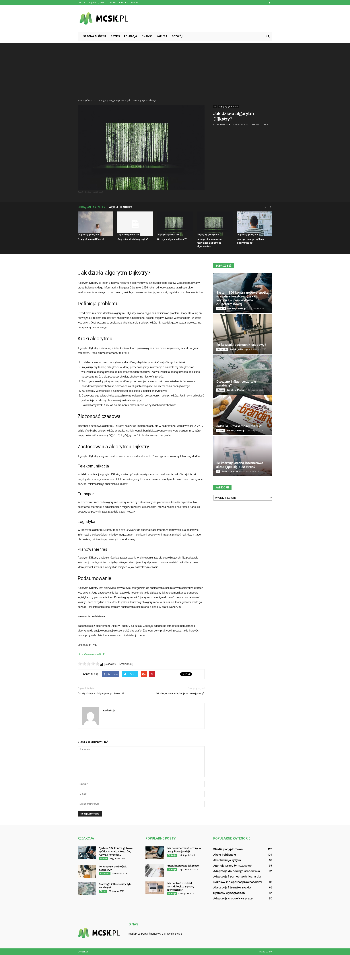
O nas (113, 2)
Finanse (146, 36)
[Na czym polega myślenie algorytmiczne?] (254, 223)
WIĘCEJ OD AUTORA (120, 207)
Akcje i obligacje (224, 854)
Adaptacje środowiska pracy (233, 898)
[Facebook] (269, 2)
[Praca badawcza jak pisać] (154, 870)
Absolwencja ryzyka (227, 860)
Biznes (115, 36)
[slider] (89, 663)
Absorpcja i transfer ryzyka (232, 887)
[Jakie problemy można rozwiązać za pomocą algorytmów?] (215, 223)
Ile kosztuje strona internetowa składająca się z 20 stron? (239, 465)
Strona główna (94, 36)
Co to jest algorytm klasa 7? (172, 239)
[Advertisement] (175, 68)
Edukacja (130, 36)
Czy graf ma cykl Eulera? (91, 239)
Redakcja (225, 124)
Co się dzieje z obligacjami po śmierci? (101, 693)
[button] (268, 36)
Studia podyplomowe (228, 849)
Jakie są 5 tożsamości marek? (239, 426)
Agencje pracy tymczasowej (232, 865)
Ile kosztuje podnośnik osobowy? (241, 344)
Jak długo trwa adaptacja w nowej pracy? (180, 693)
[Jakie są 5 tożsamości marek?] (242, 415)
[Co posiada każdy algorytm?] (135, 223)
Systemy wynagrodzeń (229, 893)
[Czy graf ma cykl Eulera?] (95, 223)
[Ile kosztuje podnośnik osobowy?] (242, 334)
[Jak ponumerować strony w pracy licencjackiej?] (154, 852)
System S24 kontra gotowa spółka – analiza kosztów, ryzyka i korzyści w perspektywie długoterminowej (242, 298)
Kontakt (135, 2)
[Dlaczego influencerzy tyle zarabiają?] (242, 375)
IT (215, 106)
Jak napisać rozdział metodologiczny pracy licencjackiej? (180, 886)
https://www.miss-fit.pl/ (91, 654)
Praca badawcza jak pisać (183, 865)
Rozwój (177, 36)
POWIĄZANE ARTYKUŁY (91, 207)
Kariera (162, 36)
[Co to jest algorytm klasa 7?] (175, 223)
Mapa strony (265, 951)
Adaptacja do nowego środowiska (236, 871)
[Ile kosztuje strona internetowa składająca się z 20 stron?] (242, 456)
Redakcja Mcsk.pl (236, 308)
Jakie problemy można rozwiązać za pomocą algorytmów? (209, 243)
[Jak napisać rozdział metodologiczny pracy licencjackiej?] (154, 887)
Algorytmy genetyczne (228, 106)
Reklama (123, 2)
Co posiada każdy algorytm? (132, 239)
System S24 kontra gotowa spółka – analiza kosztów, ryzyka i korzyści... (116, 851)
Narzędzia (222, 349)
